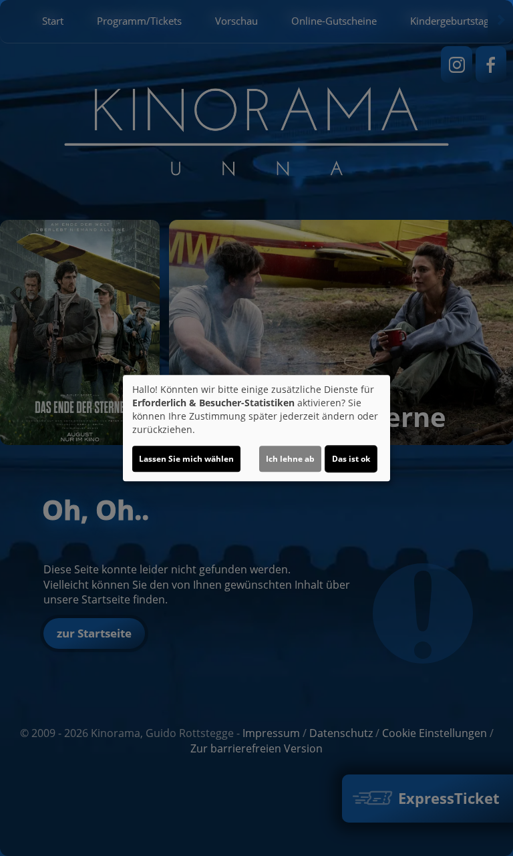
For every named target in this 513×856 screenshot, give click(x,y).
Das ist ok (351, 458)
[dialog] (256, 428)
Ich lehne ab (290, 458)
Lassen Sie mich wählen (186, 458)
